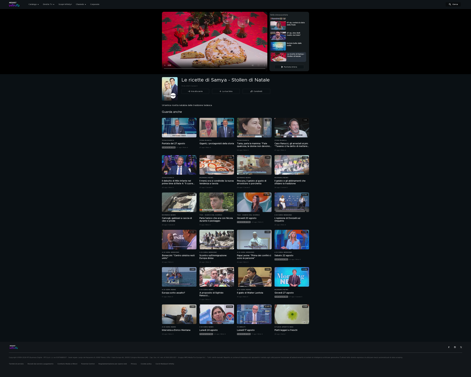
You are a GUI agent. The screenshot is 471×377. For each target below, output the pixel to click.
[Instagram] (455, 347)
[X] (461, 347)
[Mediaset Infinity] (14, 4)
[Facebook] (449, 347)
